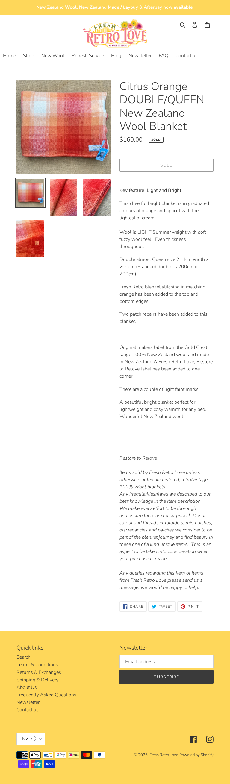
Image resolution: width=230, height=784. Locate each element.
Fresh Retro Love (163, 755)
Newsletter (28, 702)
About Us (26, 687)
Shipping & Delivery (37, 680)
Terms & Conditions (37, 664)
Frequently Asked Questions (46, 695)
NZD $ (29, 739)
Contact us (27, 709)
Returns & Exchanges (38, 672)
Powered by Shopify (196, 755)
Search (23, 657)
